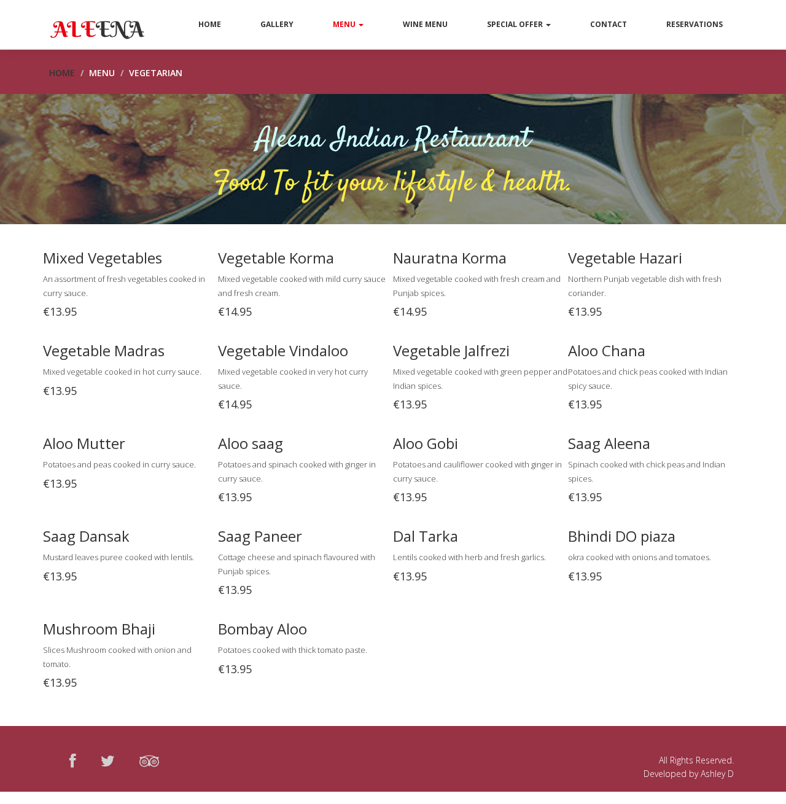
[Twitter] (108, 760)
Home (209, 24)
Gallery (277, 24)
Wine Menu (425, 24)
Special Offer (516, 24)
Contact (608, 24)
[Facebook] (72, 760)
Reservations (694, 24)
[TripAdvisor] (149, 760)
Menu (345, 24)
